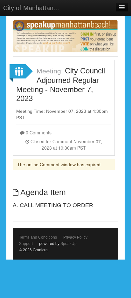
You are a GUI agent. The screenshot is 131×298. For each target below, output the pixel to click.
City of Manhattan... (31, 7)
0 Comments (38, 132)
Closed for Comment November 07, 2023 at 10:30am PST (65, 144)
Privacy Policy (75, 237)
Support (26, 243)
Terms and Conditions (38, 237)
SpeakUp (68, 243)
